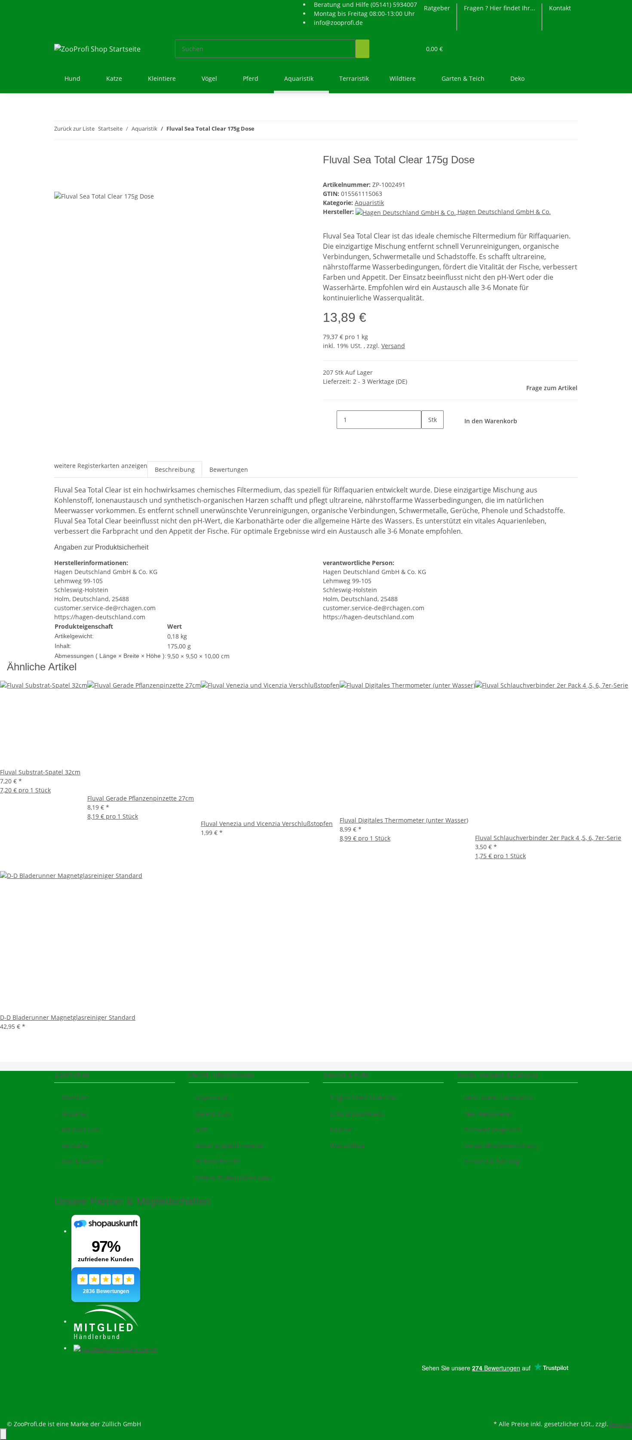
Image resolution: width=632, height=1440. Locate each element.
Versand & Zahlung (491, 1161)
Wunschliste (347, 1145)
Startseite (75, 1098)
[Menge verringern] (330, 419)
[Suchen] (362, 49)
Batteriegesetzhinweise (229, 1145)
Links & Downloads (357, 1114)
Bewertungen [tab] (228, 469)
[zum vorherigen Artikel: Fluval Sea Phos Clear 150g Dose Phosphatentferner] (261, 130)
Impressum (212, 1098)
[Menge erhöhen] (428, 438)
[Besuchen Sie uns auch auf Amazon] (61, 1398)
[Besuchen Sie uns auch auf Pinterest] (61, 1378)
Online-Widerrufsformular (233, 1177)
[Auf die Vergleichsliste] (61, 181)
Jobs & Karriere (82, 1161)
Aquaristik (369, 203)
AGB (202, 1129)
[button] (397, 49)
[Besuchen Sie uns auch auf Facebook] (61, 1368)
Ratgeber (437, 8)
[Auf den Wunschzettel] (76, 181)
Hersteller (75, 1145)
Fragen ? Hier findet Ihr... (499, 8)
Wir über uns (80, 1129)
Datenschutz (214, 1114)
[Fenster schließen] (61, 163)
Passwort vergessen (492, 1129)
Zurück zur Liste (74, 128)
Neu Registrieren (488, 1114)
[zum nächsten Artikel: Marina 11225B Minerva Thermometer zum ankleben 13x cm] (277, 130)
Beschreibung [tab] (175, 469)
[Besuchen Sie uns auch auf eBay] (61, 1407)
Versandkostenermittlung (500, 1145)
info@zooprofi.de (338, 22)
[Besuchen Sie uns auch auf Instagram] (61, 1388)
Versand (393, 346)
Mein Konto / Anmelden (498, 1098)
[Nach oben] (3, 1434)
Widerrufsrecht (217, 1161)
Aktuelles (74, 1114)
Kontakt (560, 8)
